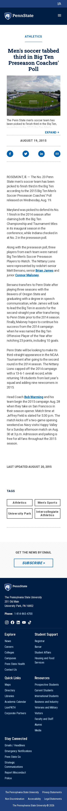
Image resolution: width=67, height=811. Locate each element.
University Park (19, 513)
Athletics (33, 36)
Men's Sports (47, 502)
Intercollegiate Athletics (47, 513)
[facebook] (10, 154)
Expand (51, 132)
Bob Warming (33, 397)
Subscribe (32, 563)
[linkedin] (41, 154)
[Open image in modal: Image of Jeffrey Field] (33, 96)
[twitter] (26, 154)
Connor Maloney (27, 275)
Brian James (44, 270)
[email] (57, 154)
